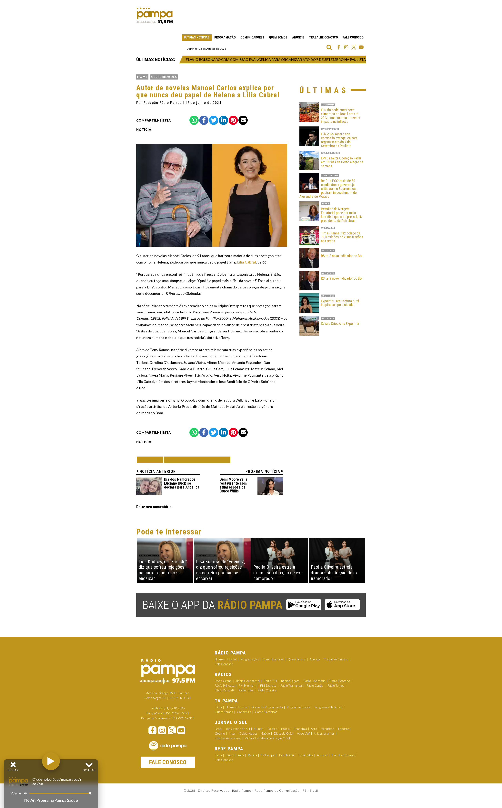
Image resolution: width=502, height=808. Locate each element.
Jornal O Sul (286, 755)
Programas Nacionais (328, 707)
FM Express (268, 685)
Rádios (252, 755)
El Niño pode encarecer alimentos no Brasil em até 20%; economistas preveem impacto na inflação (340, 116)
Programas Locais (298, 707)
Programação (225, 37)
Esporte (343, 728)
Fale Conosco (353, 37)
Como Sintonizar (266, 712)
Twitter (354, 47)
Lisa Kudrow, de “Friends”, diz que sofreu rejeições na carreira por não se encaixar (163, 570)
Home (142, 77)
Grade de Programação (267, 707)
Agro (314, 728)
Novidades (305, 755)
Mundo (258, 728)
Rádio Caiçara (290, 681)
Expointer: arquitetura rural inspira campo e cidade (340, 303)
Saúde (265, 733)
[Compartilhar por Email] (243, 120)
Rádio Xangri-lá (224, 690)
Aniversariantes (324, 733)
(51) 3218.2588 (174, 708)
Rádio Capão (314, 685)
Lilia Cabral (246, 262)
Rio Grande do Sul (238, 728)
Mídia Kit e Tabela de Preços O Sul (267, 738)
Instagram (346, 47)
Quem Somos (278, 37)
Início (218, 707)
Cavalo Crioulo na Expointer (340, 324)
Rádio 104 (270, 681)
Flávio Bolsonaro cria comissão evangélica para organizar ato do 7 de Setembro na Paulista (260, 59)
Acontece (327, 728)
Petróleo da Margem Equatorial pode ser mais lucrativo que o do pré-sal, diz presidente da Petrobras (342, 214)
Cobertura (244, 712)
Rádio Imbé (246, 690)
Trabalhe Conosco (323, 37)
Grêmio (220, 733)
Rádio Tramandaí (291, 685)
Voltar (151, 460)
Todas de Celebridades (197, 460)
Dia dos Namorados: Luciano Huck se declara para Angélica (181, 483)
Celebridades (164, 77)
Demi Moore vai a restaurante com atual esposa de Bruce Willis (233, 485)
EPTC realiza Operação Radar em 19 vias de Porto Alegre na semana (342, 162)
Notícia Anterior (157, 471)
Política (272, 728)
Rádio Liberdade (314, 681)
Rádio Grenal (223, 681)
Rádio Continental (248, 681)
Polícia (285, 728)
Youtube (361, 47)
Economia (300, 728)
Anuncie (298, 37)
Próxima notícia (263, 471)
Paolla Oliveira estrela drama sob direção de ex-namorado (277, 572)
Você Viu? (303, 733)
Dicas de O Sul (283, 733)
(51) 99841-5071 (177, 713)
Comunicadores (252, 37)
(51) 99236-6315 (182, 718)
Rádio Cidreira (266, 690)
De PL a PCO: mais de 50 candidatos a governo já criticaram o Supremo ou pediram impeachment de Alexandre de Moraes (328, 188)
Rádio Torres (335, 685)
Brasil (218, 728)
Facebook (339, 47)
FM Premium (247, 685)
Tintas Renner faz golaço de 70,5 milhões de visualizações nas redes (342, 237)
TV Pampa (268, 755)
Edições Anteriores (227, 738)
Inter (232, 733)
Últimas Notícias (196, 37)
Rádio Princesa (225, 685)
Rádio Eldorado (339, 681)
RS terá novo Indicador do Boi (341, 256)
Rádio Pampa (154, 15)
